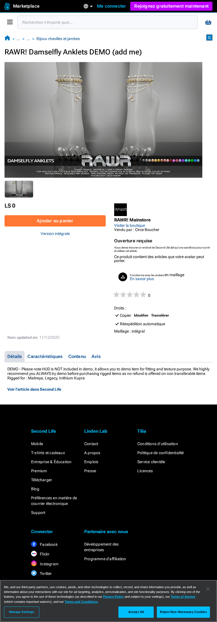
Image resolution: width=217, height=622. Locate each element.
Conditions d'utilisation (157, 443)
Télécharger (41, 480)
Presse (90, 471)
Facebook (48, 544)
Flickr (44, 554)
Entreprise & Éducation (51, 462)
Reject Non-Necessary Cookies (183, 612)
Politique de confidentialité (160, 452)
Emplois (91, 462)
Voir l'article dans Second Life (34, 389)
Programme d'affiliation (105, 559)
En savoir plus (142, 278)
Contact (91, 443)
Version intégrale (55, 233)
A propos (92, 452)
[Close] (208, 589)
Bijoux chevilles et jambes (58, 38)
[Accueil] (7, 38)
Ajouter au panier (55, 220)
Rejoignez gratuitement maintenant (171, 6)
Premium (39, 471)
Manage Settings (21, 612)
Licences (145, 471)
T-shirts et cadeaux (48, 452)
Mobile (37, 443)
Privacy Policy (113, 596)
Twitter (45, 573)
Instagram (48, 564)
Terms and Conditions (81, 601)
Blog (35, 489)
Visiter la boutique (129, 225)
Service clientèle (151, 462)
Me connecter (111, 6)
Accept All (136, 612)
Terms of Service (183, 596)
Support (38, 512)
